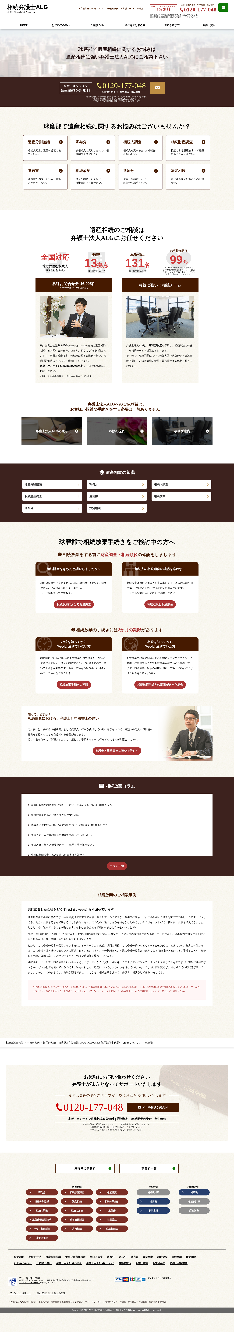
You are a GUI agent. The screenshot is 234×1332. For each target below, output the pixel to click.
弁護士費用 (209, 25)
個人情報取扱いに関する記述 (50, 1293)
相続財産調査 (33, 496)
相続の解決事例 (179, 1263)
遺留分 (29, 508)
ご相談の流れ (98, 25)
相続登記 (112, 1192)
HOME (24, 25)
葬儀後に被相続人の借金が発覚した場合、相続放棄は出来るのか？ (69, 825)
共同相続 (77, 1228)
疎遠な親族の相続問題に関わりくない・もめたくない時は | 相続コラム (71, 805)
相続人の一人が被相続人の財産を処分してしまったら (61, 835)
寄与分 (93, 484)
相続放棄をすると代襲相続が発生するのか (55, 815)
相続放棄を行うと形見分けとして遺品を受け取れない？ (63, 844)
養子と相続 (42, 1237)
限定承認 (191, 1257)
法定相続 (95, 508)
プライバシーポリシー (19, 1293)
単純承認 (177, 1257)
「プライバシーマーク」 (29, 1282)
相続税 (194, 1192)
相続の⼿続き (112, 1201)
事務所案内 (113, 8)
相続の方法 (77, 1210)
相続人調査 (161, 484)
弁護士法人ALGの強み (133, 8)
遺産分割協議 (33, 484)
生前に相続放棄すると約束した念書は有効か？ (58, 854)
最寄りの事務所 (85, 1168)
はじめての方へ (61, 25)
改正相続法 (112, 1228)
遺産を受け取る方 (135, 25)
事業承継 (153, 1210)
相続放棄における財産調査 (74, 604)
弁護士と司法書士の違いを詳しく (117, 750)
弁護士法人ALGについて (92, 8)
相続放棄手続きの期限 (74, 684)
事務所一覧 (149, 1168)
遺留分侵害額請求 (41, 1219)
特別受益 (112, 1219)
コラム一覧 (117, 866)
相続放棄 (159, 496)
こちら (182, 17)
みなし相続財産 (42, 1228)
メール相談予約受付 (155, 1107)
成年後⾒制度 (77, 1219)
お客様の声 (159, 1263)
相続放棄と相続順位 (160, 604)
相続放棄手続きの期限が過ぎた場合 (160, 684)
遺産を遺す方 (172, 25)
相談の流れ (117, 431)
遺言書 (93, 496)
